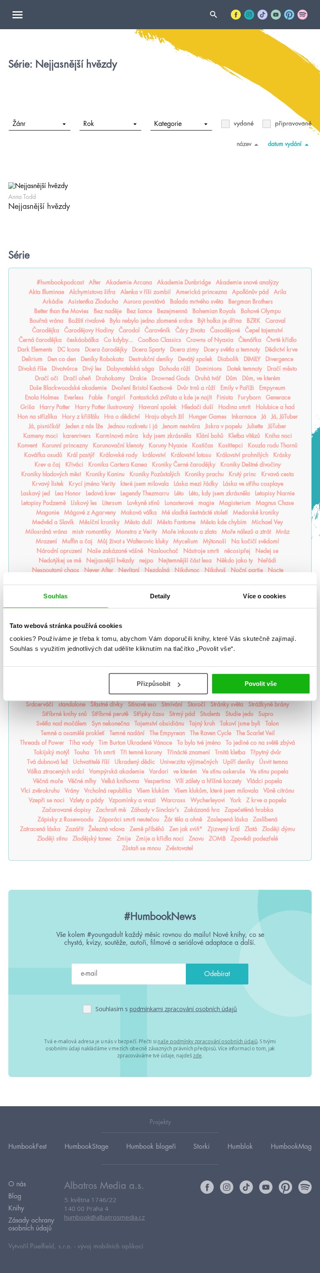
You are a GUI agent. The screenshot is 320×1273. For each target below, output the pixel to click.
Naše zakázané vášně (115, 551)
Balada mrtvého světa (196, 301)
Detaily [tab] (160, 596)
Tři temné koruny (141, 752)
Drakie (138, 378)
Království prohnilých (242, 455)
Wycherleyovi (207, 800)
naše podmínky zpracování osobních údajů (207, 1041)
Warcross (173, 800)
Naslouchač (163, 551)
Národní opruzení (59, 551)
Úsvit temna (273, 762)
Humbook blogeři (151, 1146)
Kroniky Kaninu (105, 474)
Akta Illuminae (46, 292)
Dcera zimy (184, 349)
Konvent (27, 445)
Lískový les (84, 503)
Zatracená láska (40, 829)
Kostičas (202, 445)
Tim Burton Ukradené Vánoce (135, 743)
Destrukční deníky (151, 359)
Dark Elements (35, 349)
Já (263, 416)
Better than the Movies (61, 311)
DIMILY (252, 359)
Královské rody (119, 455)
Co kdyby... (118, 340)
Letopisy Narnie (275, 493)
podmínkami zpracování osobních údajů (183, 1009)
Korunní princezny (65, 445)
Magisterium (235, 503)
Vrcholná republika (108, 790)
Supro (265, 714)
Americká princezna (201, 292)
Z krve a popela (266, 800)
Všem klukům (153, 790)
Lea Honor (68, 493)
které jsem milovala (144, 484)
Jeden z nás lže (84, 426)
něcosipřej (237, 551)
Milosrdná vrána (46, 532)
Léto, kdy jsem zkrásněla (219, 493)
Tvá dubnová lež (47, 762)
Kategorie (168, 124)
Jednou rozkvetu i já (133, 426)
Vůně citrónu (278, 790)
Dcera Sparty (148, 349)
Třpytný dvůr (265, 752)
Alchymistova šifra (92, 292)
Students (210, 714)
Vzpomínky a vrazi (132, 800)
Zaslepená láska (227, 819)
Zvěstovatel (179, 848)
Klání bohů (209, 436)
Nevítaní (129, 570)
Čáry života (190, 330)
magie (206, 503)
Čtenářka (249, 340)
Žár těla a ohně (183, 819)
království (154, 455)
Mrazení (46, 541)
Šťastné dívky (106, 704)
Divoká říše (32, 369)
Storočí (196, 704)
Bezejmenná (172, 311)
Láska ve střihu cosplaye (253, 484)
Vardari (158, 771)
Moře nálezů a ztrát (246, 532)
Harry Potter (55, 407)
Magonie (47, 512)
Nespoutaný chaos (55, 570)
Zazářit (74, 829)
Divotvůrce (65, 369)
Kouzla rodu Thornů (273, 445)
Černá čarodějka (40, 340)
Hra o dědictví (122, 416)
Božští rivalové (86, 321)
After (95, 282)
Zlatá (251, 829)
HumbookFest (27, 1146)
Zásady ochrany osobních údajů (31, 1224)
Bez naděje (108, 311)
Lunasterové (179, 503)
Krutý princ (242, 474)
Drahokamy (110, 378)
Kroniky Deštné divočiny (250, 464)
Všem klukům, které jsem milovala (216, 790)
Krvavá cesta (277, 474)
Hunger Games (208, 416)
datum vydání (285, 144)
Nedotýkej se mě (60, 560)
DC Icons (69, 349)
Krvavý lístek (48, 484)
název (244, 144)
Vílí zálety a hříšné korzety (208, 781)
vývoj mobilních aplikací (110, 1246)
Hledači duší (197, 407)
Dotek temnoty (244, 369)
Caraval (275, 321)
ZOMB (217, 838)
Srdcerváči (39, 704)
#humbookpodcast (60, 282)
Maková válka (139, 512)
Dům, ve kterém (261, 378)
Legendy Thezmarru (144, 493)
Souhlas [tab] (55, 596)
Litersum (112, 503)
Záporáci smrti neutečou (128, 819)
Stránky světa (226, 704)
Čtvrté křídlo (281, 340)
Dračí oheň (77, 378)
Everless (74, 397)
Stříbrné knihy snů (64, 714)
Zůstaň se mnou (141, 848)
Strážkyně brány (268, 704)
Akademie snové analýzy (247, 282)
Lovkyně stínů (143, 503)
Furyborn (249, 397)
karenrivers (77, 436)
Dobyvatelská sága (130, 369)
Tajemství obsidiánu (159, 723)
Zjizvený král (224, 829)
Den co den (62, 359)
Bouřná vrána (46, 321)
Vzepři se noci (47, 800)
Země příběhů (147, 829)
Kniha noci (278, 436)
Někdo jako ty (235, 560)
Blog (14, 1196)
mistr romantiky (91, 532)
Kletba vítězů (244, 436)
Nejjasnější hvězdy (110, 560)
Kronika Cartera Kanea (117, 464)
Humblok (240, 1146)
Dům (231, 378)
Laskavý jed (35, 493)
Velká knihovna (120, 781)
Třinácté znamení (188, 752)
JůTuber (277, 426)
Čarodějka (45, 330)
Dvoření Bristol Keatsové (142, 388)
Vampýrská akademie (116, 771)
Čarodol (129, 330)
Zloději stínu (52, 838)
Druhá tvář (208, 378)
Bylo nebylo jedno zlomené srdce (151, 321)
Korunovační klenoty (118, 445)
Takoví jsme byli (240, 723)
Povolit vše (261, 683)
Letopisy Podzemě (43, 503)
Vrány (72, 790)
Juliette (255, 426)
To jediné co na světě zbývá (260, 743)
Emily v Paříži (237, 388)
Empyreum (272, 388)
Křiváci (74, 464)
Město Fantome (176, 522)
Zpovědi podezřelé (254, 838)
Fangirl (116, 397)
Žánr (18, 124)
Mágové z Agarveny (90, 512)
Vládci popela (264, 781)
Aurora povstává (144, 301)
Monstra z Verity (136, 532)
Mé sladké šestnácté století (195, 512)
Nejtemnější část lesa (185, 560)
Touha (81, 752)
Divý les (92, 369)
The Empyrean (167, 733)
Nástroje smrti (201, 551)
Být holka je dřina (220, 321)
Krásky (282, 455)
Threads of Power (42, 743)
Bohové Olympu (261, 311)
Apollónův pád (250, 292)
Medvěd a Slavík (53, 522)
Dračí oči (46, 378)
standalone (71, 704)
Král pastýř (81, 455)
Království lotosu (191, 455)
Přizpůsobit (153, 683)
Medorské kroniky (256, 512)
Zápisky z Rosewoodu (65, 819)
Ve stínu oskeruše (223, 771)
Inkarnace (244, 416)
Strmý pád (182, 714)
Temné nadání (127, 733)
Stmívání (171, 704)
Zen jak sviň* (185, 829)
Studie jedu (239, 714)
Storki (201, 1146)
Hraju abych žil (164, 416)
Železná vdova (106, 829)
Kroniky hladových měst (51, 474)
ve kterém (185, 771)
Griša (27, 407)
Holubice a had (275, 407)
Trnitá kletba (230, 752)
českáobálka (83, 340)
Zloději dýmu (278, 829)
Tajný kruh (202, 723)
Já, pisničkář (44, 426)
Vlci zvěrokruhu (40, 790)
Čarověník (157, 330)
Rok (88, 124)
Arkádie (52, 301)
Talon (272, 723)
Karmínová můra (117, 436)
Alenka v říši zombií (145, 292)
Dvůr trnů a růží (196, 388)
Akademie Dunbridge (184, 282)
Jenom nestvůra (181, 426)
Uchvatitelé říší (91, 762)
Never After (98, 570)
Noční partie (247, 570)
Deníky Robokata (102, 359)
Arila (280, 292)
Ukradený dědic (135, 762)
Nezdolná (157, 570)
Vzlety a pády (87, 800)
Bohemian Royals (214, 311)
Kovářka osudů (43, 455)
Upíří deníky (238, 762)
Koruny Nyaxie (168, 445)
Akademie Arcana (129, 282)
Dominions (208, 369)
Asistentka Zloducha (93, 301)
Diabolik (228, 359)
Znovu (196, 838)
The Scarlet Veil (255, 733)
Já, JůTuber (284, 416)
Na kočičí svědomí (255, 541)
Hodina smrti (234, 407)
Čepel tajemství (264, 330)
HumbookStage (86, 1146)
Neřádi (267, 560)
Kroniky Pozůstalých (155, 474)
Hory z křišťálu (80, 416)
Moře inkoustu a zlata (189, 532)
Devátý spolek (195, 359)
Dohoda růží (174, 369)
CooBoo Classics (159, 340)
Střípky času (148, 714)
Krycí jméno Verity (92, 484)
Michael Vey (267, 522)
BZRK (253, 321)
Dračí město (282, 369)
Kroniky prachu (204, 474)
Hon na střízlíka (37, 416)
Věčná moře (48, 781)
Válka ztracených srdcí (55, 771)
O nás (17, 1184)
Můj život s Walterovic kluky (133, 541)
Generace (278, 397)
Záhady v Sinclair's (155, 810)
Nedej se (266, 551)
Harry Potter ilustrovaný (104, 407)
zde (197, 1055)
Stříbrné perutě (110, 714)
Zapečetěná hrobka (249, 810)
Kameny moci (40, 436)
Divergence (279, 359)
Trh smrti (104, 752)
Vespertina (157, 781)
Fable (95, 397)
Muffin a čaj (77, 541)
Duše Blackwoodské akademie (68, 388)
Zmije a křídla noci (160, 838)
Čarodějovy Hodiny (89, 330)
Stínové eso (142, 704)
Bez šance (139, 311)
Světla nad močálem (61, 723)
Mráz (283, 532)
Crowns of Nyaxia (209, 340)
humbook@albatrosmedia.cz (104, 1217)
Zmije (124, 838)
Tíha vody (81, 743)
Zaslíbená (265, 819)
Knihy (16, 1208)
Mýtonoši (214, 541)
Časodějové (225, 330)
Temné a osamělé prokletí (73, 733)
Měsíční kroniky (99, 522)
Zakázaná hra (202, 810)
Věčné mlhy (82, 781)
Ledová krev (100, 493)
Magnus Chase (275, 503)
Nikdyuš (215, 570)
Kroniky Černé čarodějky (183, 464)
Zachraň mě (111, 810)
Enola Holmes (42, 397)
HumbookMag (291, 1146)
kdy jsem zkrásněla (167, 436)
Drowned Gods (171, 378)
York (235, 800)
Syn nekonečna (111, 723)
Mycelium (185, 541)
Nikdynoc (187, 570)
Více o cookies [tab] (264, 596)
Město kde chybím (223, 522)
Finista (225, 397)
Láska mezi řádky (196, 484)
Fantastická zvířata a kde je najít (171, 397)
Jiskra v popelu (223, 426)
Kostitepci (230, 445)
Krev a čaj (47, 464)
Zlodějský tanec (92, 838)
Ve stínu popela (269, 771)
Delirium (32, 359)
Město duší (138, 522)
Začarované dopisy (66, 810)
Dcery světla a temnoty (232, 349)
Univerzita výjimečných (189, 762)
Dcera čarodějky (106, 349)
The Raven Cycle (210, 733)
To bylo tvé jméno (199, 743)
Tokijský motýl (51, 752)
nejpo (146, 560)
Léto (179, 493)
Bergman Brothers (250, 301)
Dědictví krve (281, 349)
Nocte (275, 570)
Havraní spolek (158, 407)
